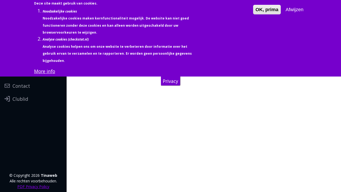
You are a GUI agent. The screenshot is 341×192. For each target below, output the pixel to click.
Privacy (170, 81)
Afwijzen (294, 9)
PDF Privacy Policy (33, 186)
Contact (21, 86)
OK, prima (266, 9)
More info (44, 71)
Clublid (20, 99)
